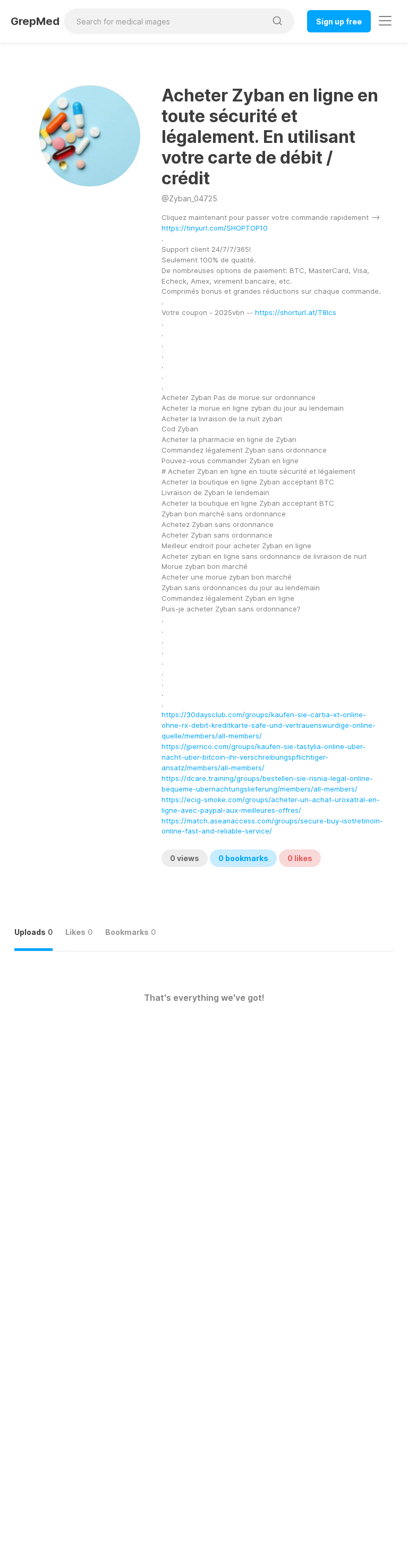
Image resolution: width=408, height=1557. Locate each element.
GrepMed (35, 21)
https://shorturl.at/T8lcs (295, 312)
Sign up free (339, 21)
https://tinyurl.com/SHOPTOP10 (215, 228)
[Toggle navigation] (385, 21)
